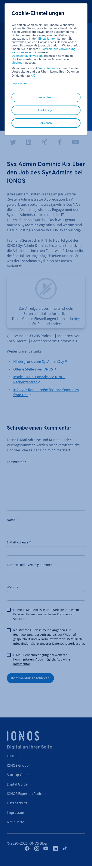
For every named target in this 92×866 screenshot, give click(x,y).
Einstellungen (47, 38)
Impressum (19, 83)
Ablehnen (46, 123)
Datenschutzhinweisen (27, 55)
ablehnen (18, 62)
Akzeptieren (47, 68)
